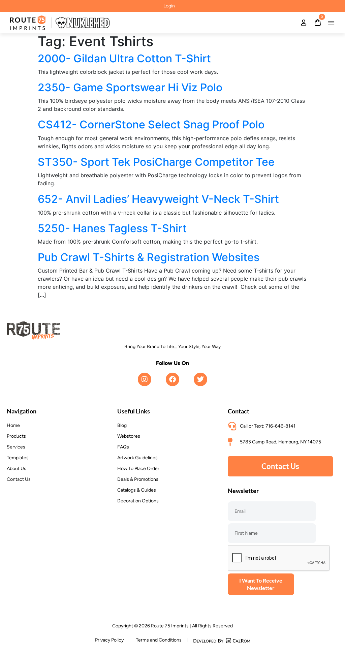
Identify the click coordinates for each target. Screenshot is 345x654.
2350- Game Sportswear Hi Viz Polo (130, 87)
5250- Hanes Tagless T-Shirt (112, 228)
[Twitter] (200, 379)
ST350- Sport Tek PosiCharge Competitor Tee (156, 161)
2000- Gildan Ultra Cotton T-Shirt (124, 58)
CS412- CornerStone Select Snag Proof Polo (151, 124)
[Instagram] (144, 379)
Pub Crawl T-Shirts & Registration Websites (148, 257)
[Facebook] (172, 379)
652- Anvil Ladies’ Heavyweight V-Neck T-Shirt (158, 199)
